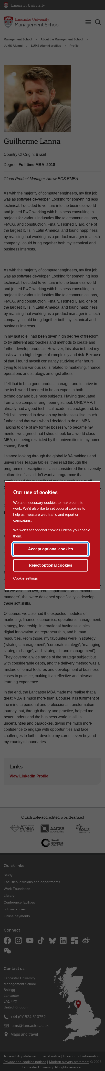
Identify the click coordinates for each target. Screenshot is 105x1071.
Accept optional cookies (50, 549)
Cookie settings (25, 578)
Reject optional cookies (50, 565)
